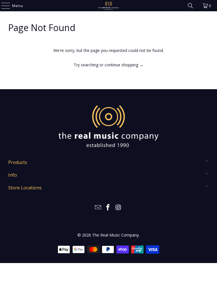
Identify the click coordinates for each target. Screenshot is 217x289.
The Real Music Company (115, 235)
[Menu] (3, 5)
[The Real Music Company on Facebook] (108, 207)
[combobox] (100, 79)
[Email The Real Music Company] (98, 207)
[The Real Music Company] (108, 5)
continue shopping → (124, 64)
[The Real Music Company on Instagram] (118, 207)
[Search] (190, 5)
